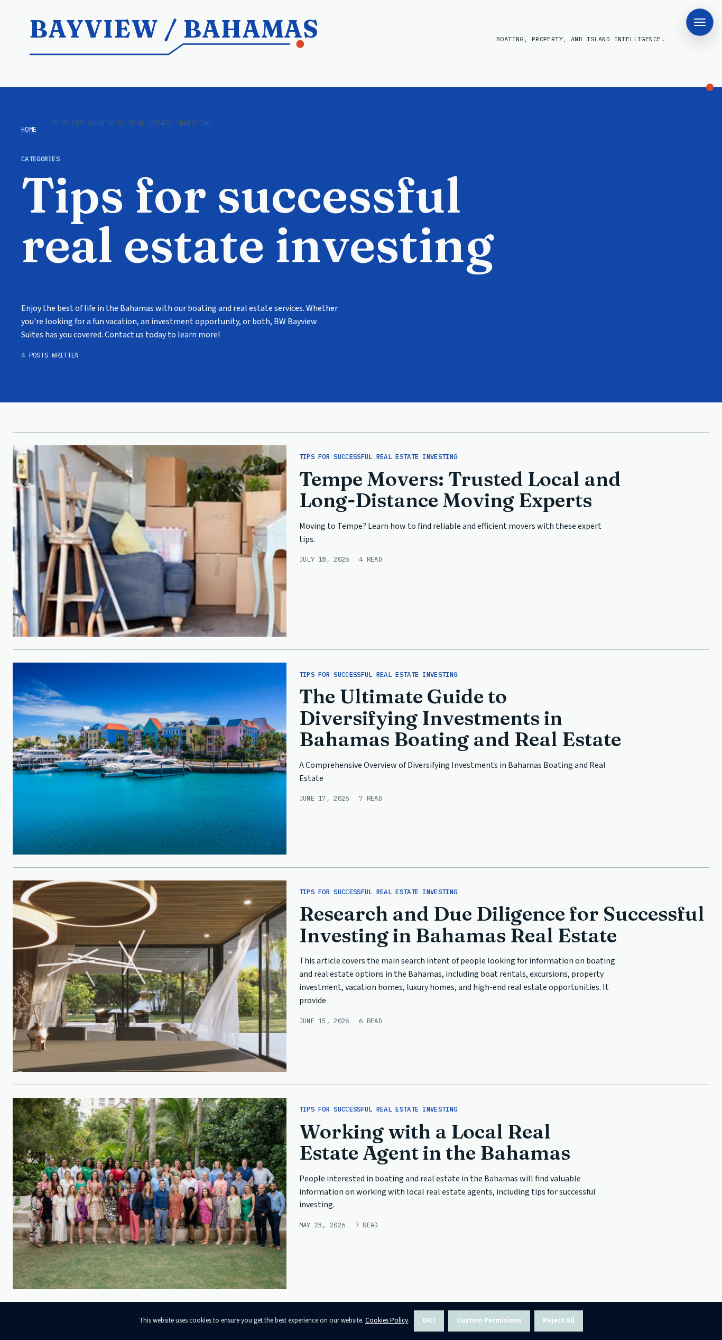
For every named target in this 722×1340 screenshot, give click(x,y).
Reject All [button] (559, 1320)
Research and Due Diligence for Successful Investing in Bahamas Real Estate (502, 924)
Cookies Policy (386, 1320)
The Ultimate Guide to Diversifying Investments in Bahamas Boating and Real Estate (460, 717)
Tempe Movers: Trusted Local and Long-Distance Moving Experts (460, 489)
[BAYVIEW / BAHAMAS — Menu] (700, 22)
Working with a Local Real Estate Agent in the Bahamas (434, 1142)
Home (28, 129)
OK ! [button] (429, 1320)
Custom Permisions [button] (489, 1320)
